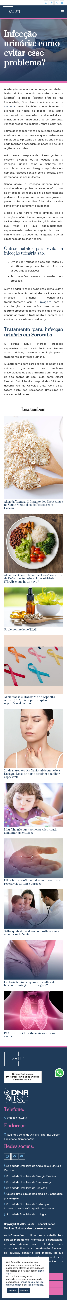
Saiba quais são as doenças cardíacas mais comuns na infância (32, 933)
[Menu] (62, 12)
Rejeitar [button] (24, 1290)
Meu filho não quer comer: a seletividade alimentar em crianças (30, 831)
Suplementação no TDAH (20, 629)
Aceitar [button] (12, 1290)
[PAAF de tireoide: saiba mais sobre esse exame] (33, 993)
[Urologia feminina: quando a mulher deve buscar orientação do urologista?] (33, 942)
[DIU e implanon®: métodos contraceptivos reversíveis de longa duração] (33, 840)
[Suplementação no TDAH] (33, 589)
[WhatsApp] (46, 2)
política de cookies (33, 1284)
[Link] (11, 11)
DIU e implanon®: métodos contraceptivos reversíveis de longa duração (32, 882)
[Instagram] (56, 2)
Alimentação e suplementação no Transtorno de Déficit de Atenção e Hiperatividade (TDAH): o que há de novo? (33, 579)
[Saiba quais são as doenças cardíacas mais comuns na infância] (33, 891)
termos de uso (27, 1282)
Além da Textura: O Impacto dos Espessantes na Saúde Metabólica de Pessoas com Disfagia (33, 505)
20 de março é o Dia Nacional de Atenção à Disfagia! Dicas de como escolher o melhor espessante (32, 774)
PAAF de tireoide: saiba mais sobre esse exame (30, 1034)
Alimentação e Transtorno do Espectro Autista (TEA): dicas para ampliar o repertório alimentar (29, 700)
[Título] (51, 2)
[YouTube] (22, 1156)
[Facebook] (62, 2)
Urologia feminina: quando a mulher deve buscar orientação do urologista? (31, 983)
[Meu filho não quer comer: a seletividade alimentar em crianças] (33, 784)
